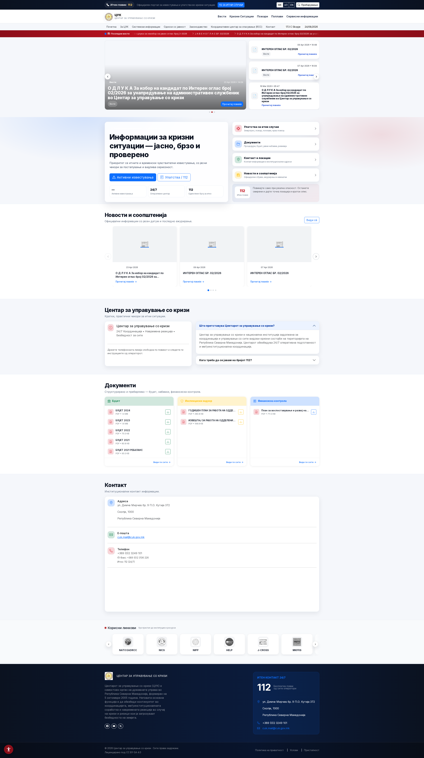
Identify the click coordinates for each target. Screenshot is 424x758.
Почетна (111, 26)
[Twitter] (120, 726)
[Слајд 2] (212, 112)
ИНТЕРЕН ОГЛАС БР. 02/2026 (202, 273)
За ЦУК (124, 26)
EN (291, 4)
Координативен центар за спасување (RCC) (236, 26)
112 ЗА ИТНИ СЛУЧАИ (231, 4)
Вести (222, 16)
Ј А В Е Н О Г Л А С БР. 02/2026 (164, 33)
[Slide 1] (208, 290)
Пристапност (311, 750)
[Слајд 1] (209, 112)
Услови (294, 750)
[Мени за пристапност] (8, 749)
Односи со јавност (175, 26)
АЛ (286, 4)
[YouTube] (114, 726)
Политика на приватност (269, 750)
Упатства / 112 (176, 177)
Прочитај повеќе (142, 54)
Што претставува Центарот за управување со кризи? (237, 325)
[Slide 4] (215, 290)
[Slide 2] (211, 290)
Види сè (311, 220)
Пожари (262, 16)
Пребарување (309, 4)
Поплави (277, 16)
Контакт (270, 26)
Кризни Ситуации (242, 16)
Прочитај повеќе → (126, 281)
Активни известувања (135, 177)
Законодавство (198, 26)
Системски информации (146, 26)
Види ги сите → (162, 462)
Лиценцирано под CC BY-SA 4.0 (123, 752)
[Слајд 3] (214, 112)
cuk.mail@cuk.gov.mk (130, 537)
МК (280, 4)
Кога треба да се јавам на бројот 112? (225, 360)
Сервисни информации (302, 16)
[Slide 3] (213, 290)
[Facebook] (107, 726)
